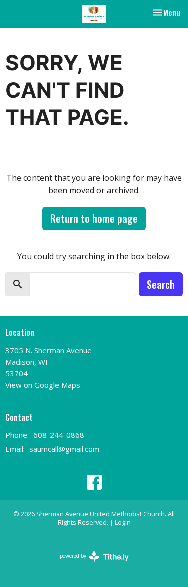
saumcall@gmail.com (64, 449)
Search (161, 284)
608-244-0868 (58, 435)
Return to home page (94, 218)
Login (123, 522)
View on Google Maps (42, 385)
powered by (89, 564)
